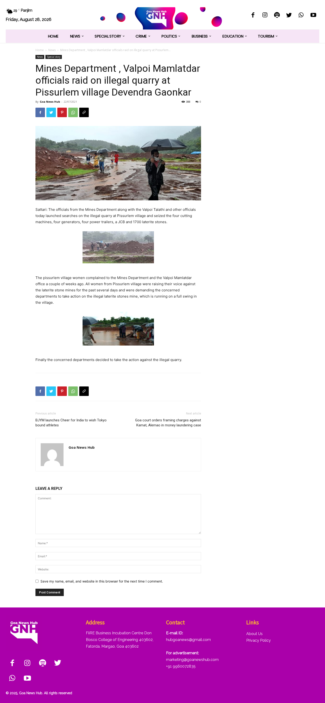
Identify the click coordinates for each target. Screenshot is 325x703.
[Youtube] (313, 15)
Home (39, 50)
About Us (254, 633)
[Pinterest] (62, 112)
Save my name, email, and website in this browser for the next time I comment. (101, 581)
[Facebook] (253, 15)
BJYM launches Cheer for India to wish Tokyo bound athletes (71, 422)
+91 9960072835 (181, 666)
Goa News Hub (50, 101)
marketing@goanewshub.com (192, 659)
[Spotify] (277, 15)
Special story (53, 56)
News (52, 50)
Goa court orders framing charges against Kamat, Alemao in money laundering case (168, 422)
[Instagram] (265, 15)
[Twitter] (289, 15)
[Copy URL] (84, 112)
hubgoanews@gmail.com (188, 639)
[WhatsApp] (301, 15)
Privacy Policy (258, 640)
